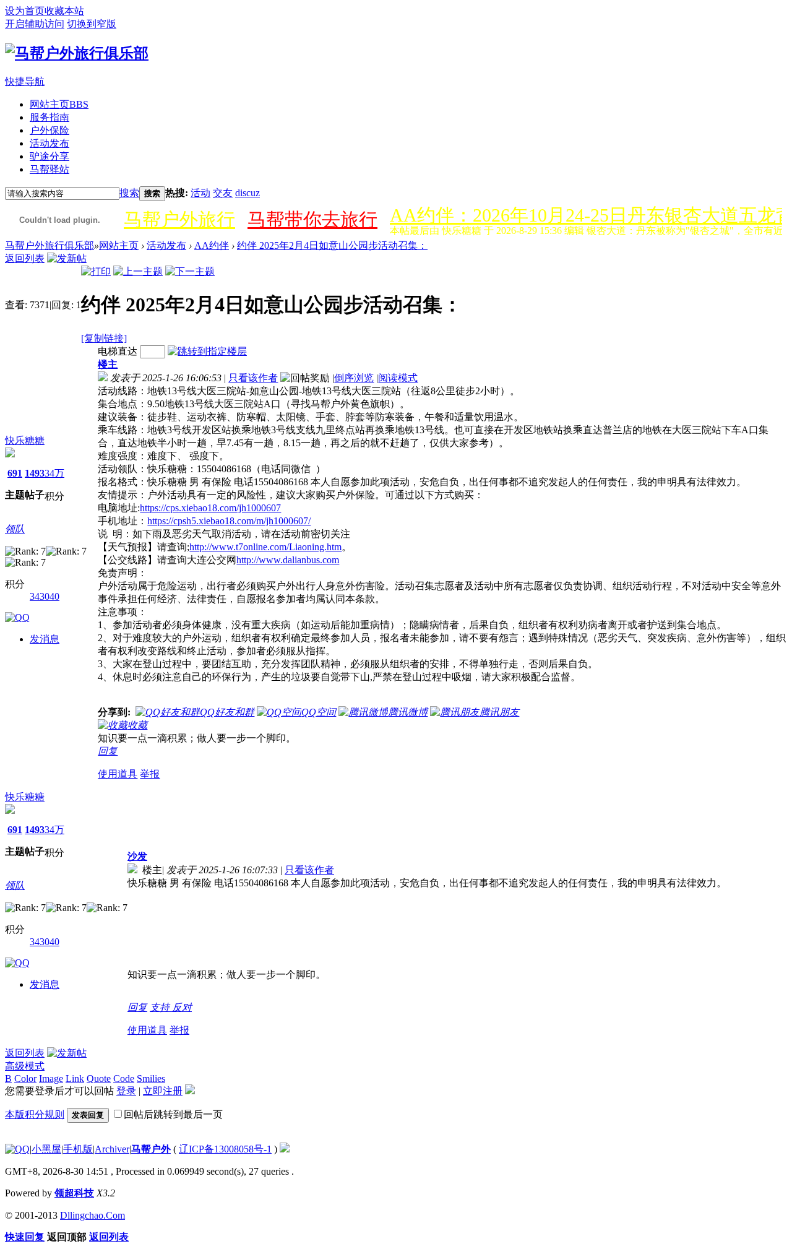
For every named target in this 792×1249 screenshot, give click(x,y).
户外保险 (49, 130)
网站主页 (59, 104)
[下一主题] (190, 271)
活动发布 (49, 143)
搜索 (129, 193)
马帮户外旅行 (179, 219)
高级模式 (25, 1066)
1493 (35, 473)
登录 (126, 1091)
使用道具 (117, 774)
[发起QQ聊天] (17, 617)
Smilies (151, 1078)
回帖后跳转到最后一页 (173, 1114)
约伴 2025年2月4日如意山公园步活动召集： (332, 245)
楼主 (108, 364)
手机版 (78, 1149)
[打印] (96, 271)
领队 (15, 529)
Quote (99, 1078)
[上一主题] (138, 271)
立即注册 (163, 1091)
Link (75, 1078)
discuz (247, 193)
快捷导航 (25, 81)
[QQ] (17, 1149)
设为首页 (25, 11)
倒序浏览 (354, 378)
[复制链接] (104, 338)
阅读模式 (398, 378)
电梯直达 (117, 351)
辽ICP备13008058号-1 (225, 1149)
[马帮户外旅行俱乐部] (76, 53)
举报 (150, 774)
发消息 (44, 639)
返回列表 (25, 258)
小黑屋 (46, 1149)
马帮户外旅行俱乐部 (49, 245)
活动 (200, 193)
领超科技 (74, 1193)
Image (51, 1078)
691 (14, 473)
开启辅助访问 (34, 24)
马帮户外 (151, 1149)
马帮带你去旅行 (312, 219)
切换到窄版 (91, 24)
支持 (161, 1007)
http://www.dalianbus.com (287, 560)
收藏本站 (64, 11)
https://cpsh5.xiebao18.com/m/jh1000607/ (229, 521)
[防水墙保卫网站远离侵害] (285, 1149)
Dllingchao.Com (92, 1215)
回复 (108, 751)
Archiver (112, 1149)
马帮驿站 (49, 169)
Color (25, 1078)
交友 (223, 193)
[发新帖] (67, 258)
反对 (182, 1007)
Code (123, 1078)
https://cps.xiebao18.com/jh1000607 (210, 508)
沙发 (137, 856)
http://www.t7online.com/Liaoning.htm (265, 547)
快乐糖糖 (25, 440)
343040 (44, 596)
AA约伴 (211, 245)
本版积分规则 (34, 1114)
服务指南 (49, 117)
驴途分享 (49, 156)
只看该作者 (253, 378)
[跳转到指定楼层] (207, 351)
